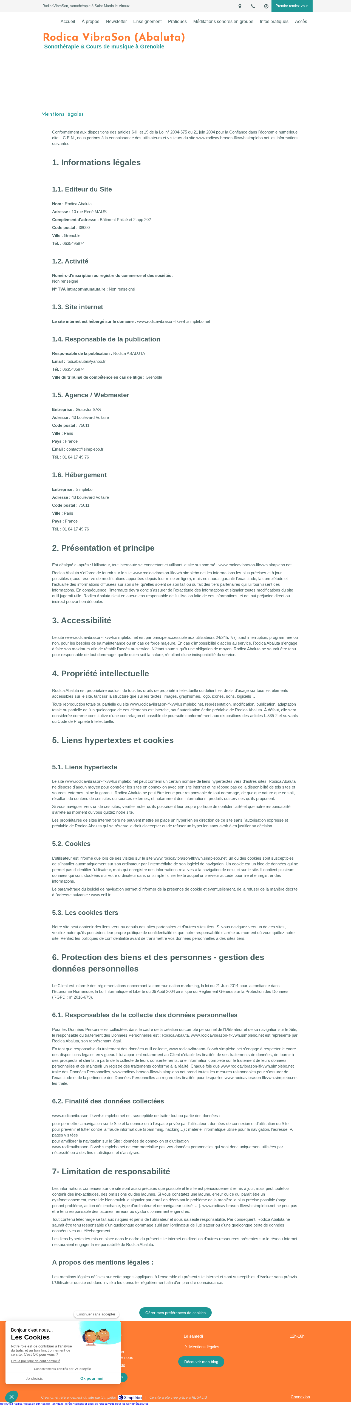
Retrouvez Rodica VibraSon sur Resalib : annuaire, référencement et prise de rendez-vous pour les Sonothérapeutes (74, 1403)
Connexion (300, 1397)
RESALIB (199, 1397)
